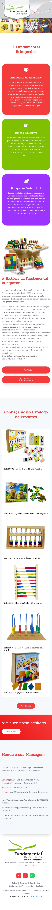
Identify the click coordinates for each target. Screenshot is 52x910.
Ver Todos (26, 705)
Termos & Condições (30, 883)
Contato (39, 885)
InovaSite (36, 896)
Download (11, 731)
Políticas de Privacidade (21, 885)
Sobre (14, 883)
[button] (4, 25)
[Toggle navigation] (46, 11)
